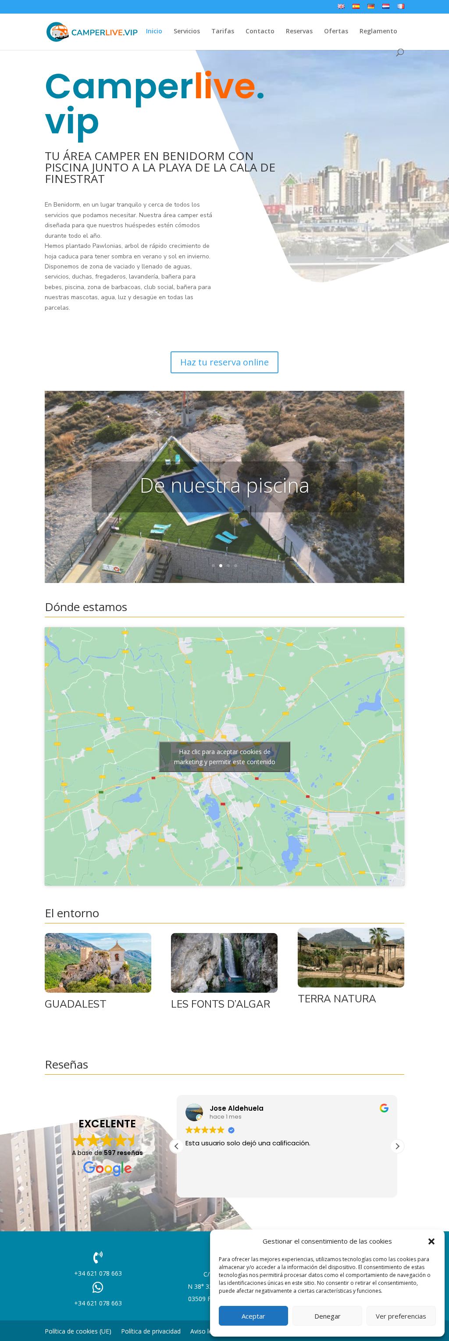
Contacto (260, 31)
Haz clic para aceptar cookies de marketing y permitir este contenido (224, 756)
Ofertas (336, 31)
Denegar (327, 1316)
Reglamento (378, 31)
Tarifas (222, 31)
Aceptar (253, 1316)
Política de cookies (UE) (78, 1331)
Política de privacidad (151, 1331)
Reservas (299, 31)
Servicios (187, 31)
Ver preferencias (401, 1316)
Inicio (154, 31)
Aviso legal (205, 1331)
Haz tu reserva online (224, 362)
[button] (431, 1241)
